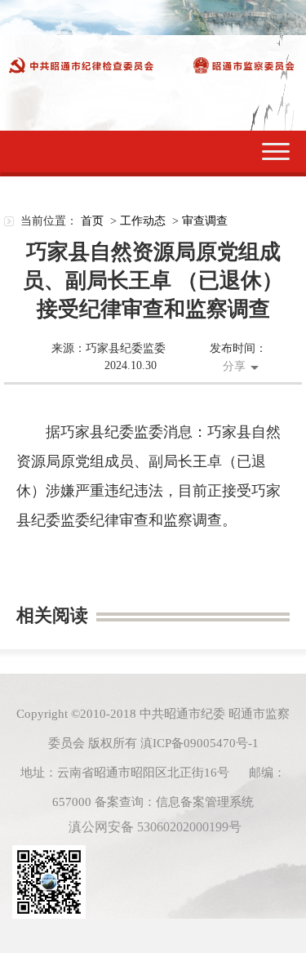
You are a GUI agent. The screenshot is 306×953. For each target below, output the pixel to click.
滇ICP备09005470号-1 (199, 743)
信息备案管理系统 (205, 801)
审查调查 (205, 221)
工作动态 (143, 221)
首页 (92, 221)
